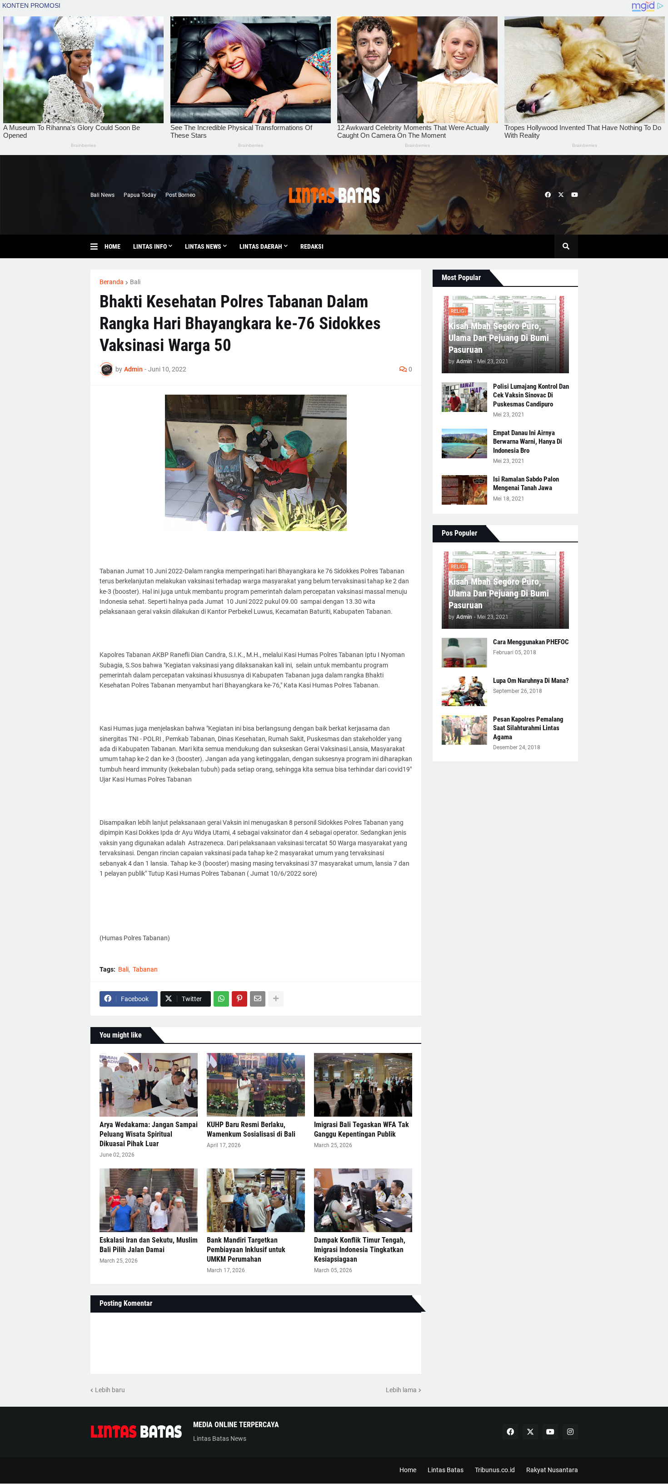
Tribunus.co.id (495, 1470)
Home (407, 1470)
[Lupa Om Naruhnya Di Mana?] (464, 691)
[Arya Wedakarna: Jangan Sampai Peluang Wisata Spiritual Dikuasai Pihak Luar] (149, 1085)
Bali (135, 282)
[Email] (257, 999)
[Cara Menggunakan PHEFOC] (464, 652)
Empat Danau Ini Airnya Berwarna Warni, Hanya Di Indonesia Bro (527, 442)
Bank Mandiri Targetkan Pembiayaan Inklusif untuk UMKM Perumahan (246, 1249)
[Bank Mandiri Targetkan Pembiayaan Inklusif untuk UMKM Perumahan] (256, 1200)
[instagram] (570, 1431)
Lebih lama (401, 1390)
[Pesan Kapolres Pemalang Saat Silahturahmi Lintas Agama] (464, 730)
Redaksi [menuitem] (312, 246)
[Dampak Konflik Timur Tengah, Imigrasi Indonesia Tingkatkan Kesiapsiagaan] (363, 1200)
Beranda (112, 282)
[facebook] (548, 195)
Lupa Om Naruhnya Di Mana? (531, 681)
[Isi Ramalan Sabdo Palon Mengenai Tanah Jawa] (464, 490)
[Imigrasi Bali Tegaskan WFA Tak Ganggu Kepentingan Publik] (363, 1085)
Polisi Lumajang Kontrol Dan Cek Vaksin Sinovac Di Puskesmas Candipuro (531, 395)
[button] (97, 246)
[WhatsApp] (221, 999)
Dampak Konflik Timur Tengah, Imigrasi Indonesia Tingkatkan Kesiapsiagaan (359, 1249)
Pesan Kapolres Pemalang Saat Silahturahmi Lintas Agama (528, 728)
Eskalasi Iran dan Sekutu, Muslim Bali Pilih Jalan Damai (149, 1245)
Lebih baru (110, 1390)
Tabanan (145, 969)
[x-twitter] (561, 195)
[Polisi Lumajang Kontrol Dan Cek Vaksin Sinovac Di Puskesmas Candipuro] (464, 397)
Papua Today (140, 195)
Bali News (102, 195)
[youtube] (574, 195)
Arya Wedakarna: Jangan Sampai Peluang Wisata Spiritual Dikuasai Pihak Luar (149, 1134)
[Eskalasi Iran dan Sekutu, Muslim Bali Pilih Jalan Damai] (149, 1200)
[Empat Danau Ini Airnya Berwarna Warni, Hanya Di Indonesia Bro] (464, 443)
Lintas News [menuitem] (203, 246)
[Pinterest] (239, 999)
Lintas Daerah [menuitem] (260, 246)
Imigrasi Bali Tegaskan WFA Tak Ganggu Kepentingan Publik (361, 1129)
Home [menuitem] (112, 246)
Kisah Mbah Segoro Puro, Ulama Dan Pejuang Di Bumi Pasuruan (499, 338)
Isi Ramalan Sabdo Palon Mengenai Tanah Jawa (526, 483)
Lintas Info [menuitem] (150, 246)
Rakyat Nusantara (552, 1470)
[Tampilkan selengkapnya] (276, 999)
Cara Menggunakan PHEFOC (531, 642)
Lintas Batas (446, 1470)
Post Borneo (180, 195)
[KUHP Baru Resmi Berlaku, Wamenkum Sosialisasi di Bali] (256, 1085)
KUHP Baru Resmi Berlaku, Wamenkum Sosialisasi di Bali (251, 1129)
